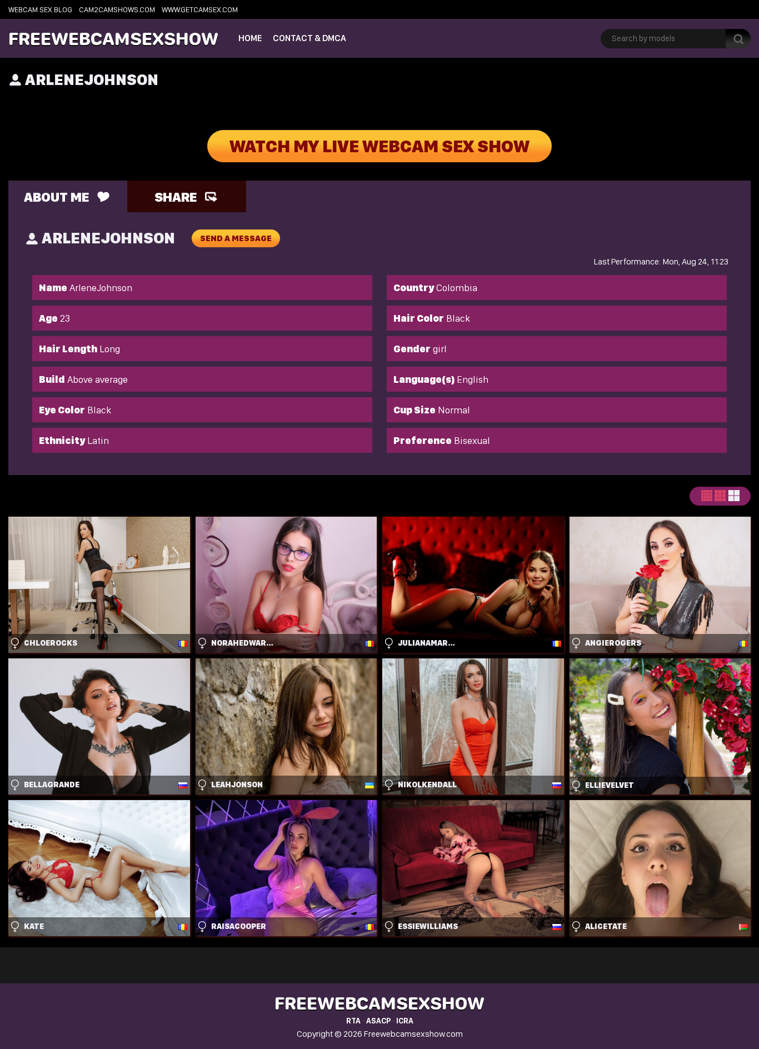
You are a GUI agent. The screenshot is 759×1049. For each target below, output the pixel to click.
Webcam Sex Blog (40, 9)
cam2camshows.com (117, 9)
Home (250, 38)
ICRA (404, 1020)
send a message (236, 238)
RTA (353, 1020)
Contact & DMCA (309, 38)
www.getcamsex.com (200, 9)
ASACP (378, 1020)
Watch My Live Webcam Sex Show (379, 146)
